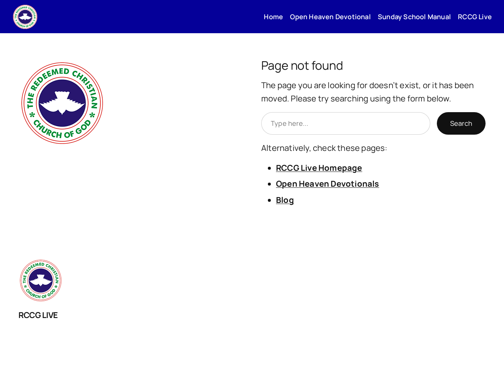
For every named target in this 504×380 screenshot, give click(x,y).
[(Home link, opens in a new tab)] (25, 17)
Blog (285, 199)
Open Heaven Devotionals (327, 183)
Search (461, 123)
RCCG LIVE (38, 315)
